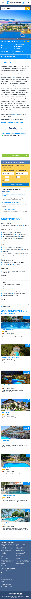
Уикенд (17, 556)
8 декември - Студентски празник (7, 544)
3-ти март (3, 565)
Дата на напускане (21, 170)
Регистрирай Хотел (6, 584)
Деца (3, 180)
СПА (14, 77)
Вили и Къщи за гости (7, 548)
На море (3, 553)
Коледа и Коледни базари (20, 544)
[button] (29, 26)
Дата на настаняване (8, 170)
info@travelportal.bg (6, 579)
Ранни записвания (6, 550)
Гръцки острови (15, 51)
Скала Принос (5, 51)
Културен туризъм (6, 561)
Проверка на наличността (15, 184)
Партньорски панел (6, 588)
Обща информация (9, 57)
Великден (3, 552)
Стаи (3, 177)
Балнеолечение (20, 563)
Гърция (13, 53)
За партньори (5, 583)
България (3, 574)
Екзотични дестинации (22, 560)
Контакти (3, 581)
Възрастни (13, 177)
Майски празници (20, 552)
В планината (4, 558)
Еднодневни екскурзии (7, 560)
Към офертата (15, 155)
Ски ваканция (19, 547)
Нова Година (4, 547)
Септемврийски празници (20, 554)
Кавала (15, 114)
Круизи (3, 563)
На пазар (18, 558)
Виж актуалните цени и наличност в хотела (14, 133)
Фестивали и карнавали (22, 561)
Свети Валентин (20, 550)
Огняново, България (6, 570)
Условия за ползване (7, 586)
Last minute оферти (21, 548)
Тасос (8, 53)
